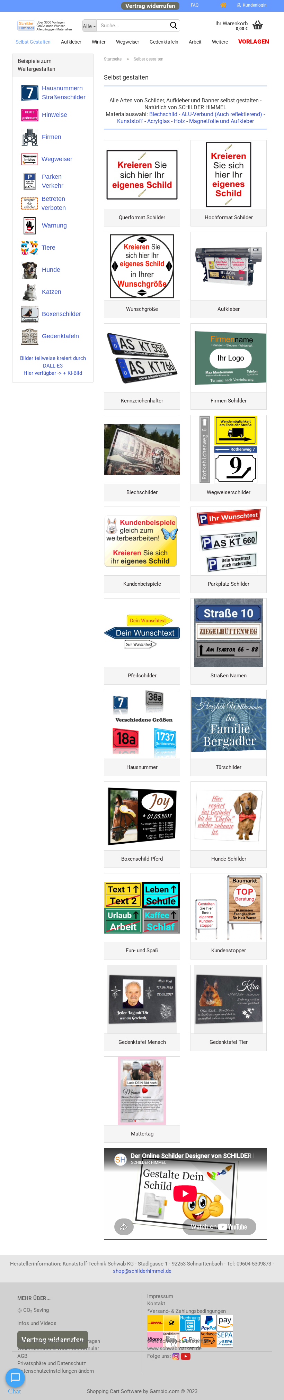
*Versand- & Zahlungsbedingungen (186, 1311)
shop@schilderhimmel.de (142, 1271)
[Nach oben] (265, 1389)
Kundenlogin (254, 5)
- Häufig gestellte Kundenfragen (58, 1341)
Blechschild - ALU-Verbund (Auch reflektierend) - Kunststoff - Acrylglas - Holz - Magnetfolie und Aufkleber (191, 117)
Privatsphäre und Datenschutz (51, 1363)
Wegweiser (127, 42)
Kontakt (156, 1303)
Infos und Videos (36, 1323)
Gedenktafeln (164, 42)
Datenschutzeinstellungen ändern (55, 1371)
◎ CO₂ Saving (33, 1310)
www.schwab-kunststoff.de (178, 1341)
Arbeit (195, 42)
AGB (22, 1356)
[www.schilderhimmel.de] (44, 25)
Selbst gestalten (33, 42)
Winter (99, 42)
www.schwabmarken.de (174, 1348)
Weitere (220, 42)
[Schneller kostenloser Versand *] (209, 5)
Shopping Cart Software (114, 1391)
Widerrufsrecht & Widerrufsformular (58, 1348)
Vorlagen (253, 41)
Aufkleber (71, 42)
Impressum (160, 1296)
